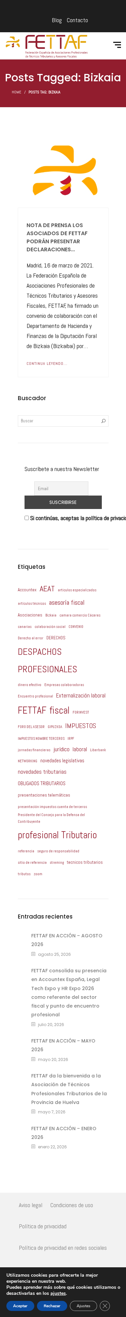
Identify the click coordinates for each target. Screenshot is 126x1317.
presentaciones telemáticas (44, 795)
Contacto (77, 20)
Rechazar (52, 1306)
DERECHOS (56, 638)
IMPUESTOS (80, 726)
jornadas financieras (34, 750)
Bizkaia (50, 615)
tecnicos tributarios (85, 862)
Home (16, 92)
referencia (26, 851)
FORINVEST (81, 712)
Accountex (27, 590)
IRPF (71, 738)
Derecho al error (30, 638)
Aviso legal (30, 1205)
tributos (24, 874)
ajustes (58, 1293)
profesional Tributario (57, 835)
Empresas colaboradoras (64, 685)
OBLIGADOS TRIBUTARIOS (42, 783)
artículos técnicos (32, 603)
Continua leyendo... (47, 363)
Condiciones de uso (71, 1205)
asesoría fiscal (67, 602)
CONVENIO (76, 627)
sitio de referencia (32, 862)
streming (57, 862)
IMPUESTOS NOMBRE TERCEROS (41, 738)
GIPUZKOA (55, 727)
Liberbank (98, 750)
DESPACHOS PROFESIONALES (47, 660)
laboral (80, 749)
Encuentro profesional (35, 696)
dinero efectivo (29, 685)
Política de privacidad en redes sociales (63, 1247)
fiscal (59, 710)
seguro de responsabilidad (58, 851)
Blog (57, 20)
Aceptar (20, 1306)
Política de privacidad (43, 1226)
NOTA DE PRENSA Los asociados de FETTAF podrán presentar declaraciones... (57, 237)
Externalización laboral (81, 695)
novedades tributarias (42, 771)
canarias (25, 627)
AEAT (47, 589)
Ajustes (83, 1306)
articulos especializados (77, 590)
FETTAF (32, 710)
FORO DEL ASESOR (31, 727)
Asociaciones (30, 615)
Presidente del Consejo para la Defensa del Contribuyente (51, 818)
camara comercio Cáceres (79, 615)
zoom (38, 874)
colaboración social (50, 627)
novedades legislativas (62, 760)
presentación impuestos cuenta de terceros (52, 807)
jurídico (61, 749)
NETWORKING (27, 761)
